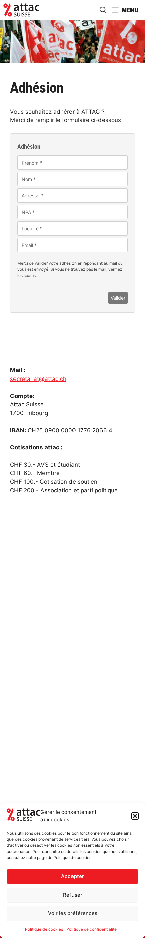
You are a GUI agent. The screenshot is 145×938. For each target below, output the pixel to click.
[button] (135, 816)
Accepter (72, 876)
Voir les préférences (72, 913)
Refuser (72, 895)
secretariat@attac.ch (38, 378)
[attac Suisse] (21, 10)
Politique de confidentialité (91, 929)
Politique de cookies (44, 929)
